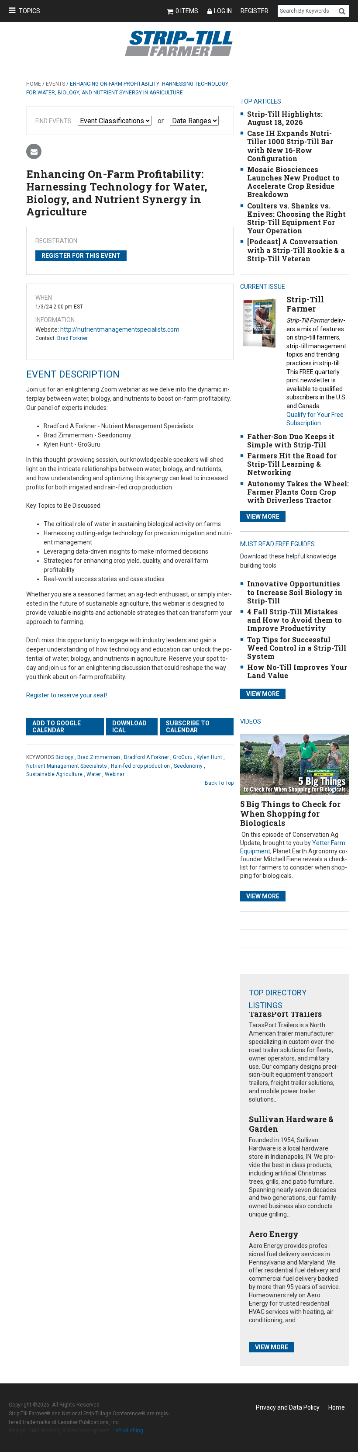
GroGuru (183, 757)
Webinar (114, 774)
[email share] (33, 152)
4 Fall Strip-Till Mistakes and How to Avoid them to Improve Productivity (294, 620)
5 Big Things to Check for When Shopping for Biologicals (290, 813)
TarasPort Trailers (285, 1013)
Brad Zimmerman (98, 757)
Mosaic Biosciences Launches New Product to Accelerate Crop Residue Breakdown (293, 182)
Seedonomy (188, 766)
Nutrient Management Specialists (66, 766)
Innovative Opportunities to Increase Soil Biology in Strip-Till (294, 592)
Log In (223, 10)
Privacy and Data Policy (288, 1407)
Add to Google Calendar (56, 727)
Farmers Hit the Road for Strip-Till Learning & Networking (292, 464)
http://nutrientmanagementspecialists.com (119, 329)
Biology (64, 757)
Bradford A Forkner (146, 757)
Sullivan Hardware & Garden (291, 1124)
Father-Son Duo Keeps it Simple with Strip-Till (290, 440)
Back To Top (219, 783)
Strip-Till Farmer (305, 304)
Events (55, 84)
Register (254, 10)
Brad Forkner (72, 338)
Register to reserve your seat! (66, 695)
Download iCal (129, 727)
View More (262, 516)
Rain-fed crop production (140, 766)
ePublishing (129, 1431)
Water (93, 774)
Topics (29, 10)
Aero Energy (274, 1234)
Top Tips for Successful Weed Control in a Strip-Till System (296, 648)
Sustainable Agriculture (54, 774)
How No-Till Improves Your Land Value (297, 671)
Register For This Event (80, 255)
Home (33, 84)
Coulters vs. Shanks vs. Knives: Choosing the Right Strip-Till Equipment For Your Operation (296, 218)
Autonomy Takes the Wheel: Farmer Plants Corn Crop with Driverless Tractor (298, 492)
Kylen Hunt (209, 757)
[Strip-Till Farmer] (259, 323)
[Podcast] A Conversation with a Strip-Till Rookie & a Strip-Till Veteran (296, 250)
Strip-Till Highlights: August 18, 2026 (285, 118)
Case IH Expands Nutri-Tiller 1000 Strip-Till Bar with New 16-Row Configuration (290, 145)
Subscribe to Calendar (188, 727)
